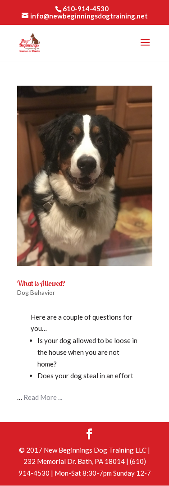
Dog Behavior (36, 292)
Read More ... (42, 397)
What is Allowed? (41, 283)
